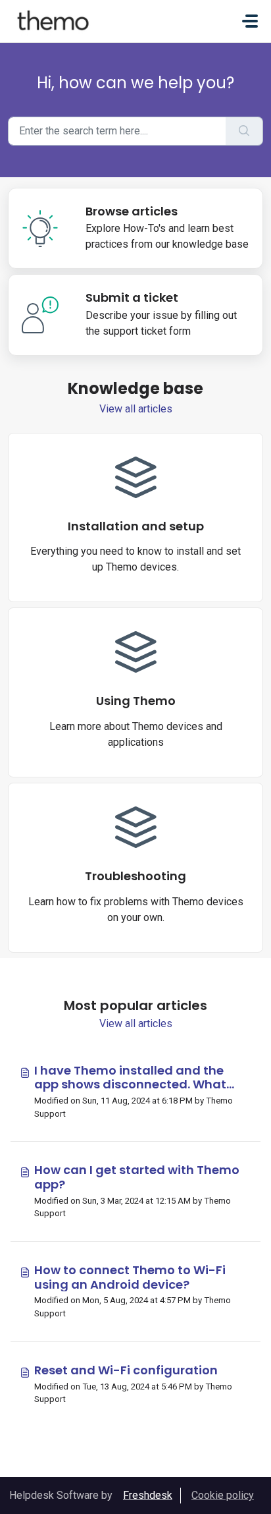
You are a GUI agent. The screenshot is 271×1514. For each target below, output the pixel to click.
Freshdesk (147, 1495)
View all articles (135, 409)
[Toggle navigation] (250, 21)
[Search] (244, 131)
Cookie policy (222, 1495)
